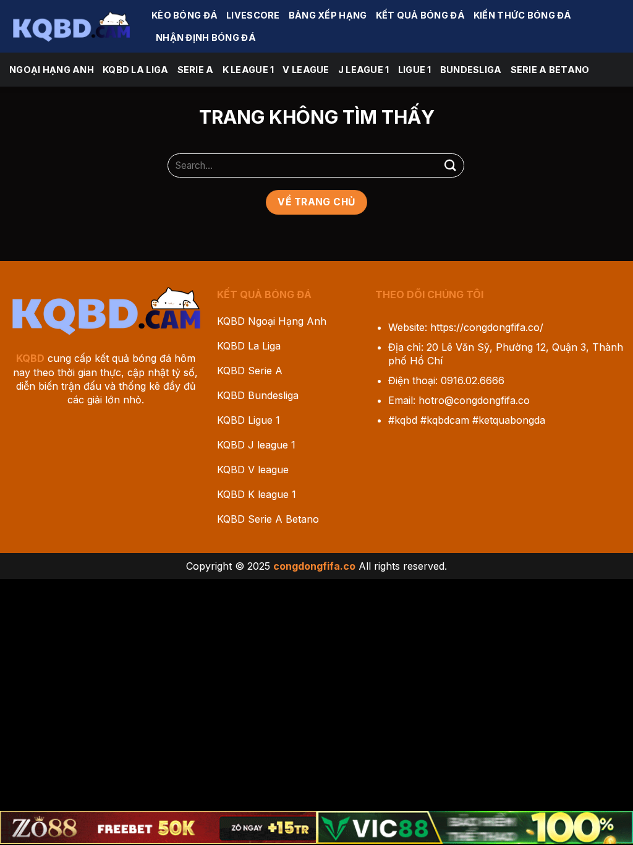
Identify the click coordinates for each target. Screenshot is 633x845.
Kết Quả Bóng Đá (420, 15)
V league (306, 69)
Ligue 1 (414, 69)
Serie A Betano (550, 69)
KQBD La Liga (135, 69)
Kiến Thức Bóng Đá (523, 15)
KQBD (30, 358)
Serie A (195, 69)
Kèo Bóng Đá (184, 15)
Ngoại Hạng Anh (51, 69)
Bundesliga (471, 69)
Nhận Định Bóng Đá (206, 37)
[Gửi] (450, 165)
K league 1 (248, 69)
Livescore (253, 15)
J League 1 (363, 69)
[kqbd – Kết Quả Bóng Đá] (71, 26)
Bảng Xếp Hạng (328, 15)
